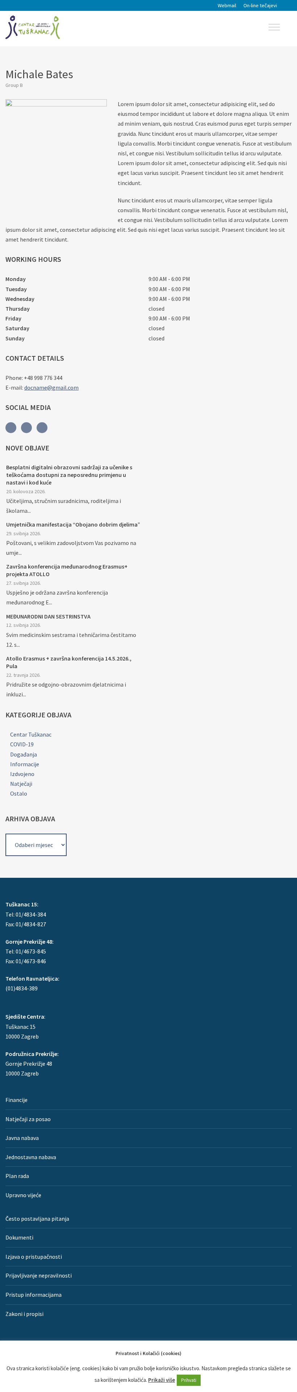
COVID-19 (22, 744)
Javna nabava (22, 1137)
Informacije (24, 764)
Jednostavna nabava (30, 1157)
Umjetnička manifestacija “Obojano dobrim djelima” (73, 524)
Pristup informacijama (33, 1294)
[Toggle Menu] (274, 27)
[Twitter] (26, 427)
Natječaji (21, 783)
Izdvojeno (22, 773)
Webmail (227, 5)
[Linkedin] (42, 427)
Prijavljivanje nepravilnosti (38, 1275)
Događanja (23, 754)
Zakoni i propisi (24, 1313)
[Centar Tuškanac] (32, 27)
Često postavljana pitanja (37, 1218)
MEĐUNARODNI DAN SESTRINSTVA (48, 616)
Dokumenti (19, 1237)
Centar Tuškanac (30, 734)
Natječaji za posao (28, 1119)
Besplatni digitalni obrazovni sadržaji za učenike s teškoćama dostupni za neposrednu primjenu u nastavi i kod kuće (69, 475)
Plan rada (17, 1175)
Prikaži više (161, 1379)
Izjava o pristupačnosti (33, 1256)
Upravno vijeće (23, 1195)
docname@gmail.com (51, 387)
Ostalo (18, 793)
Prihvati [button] (188, 1380)
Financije (16, 1099)
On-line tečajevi (260, 5)
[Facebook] (10, 427)
